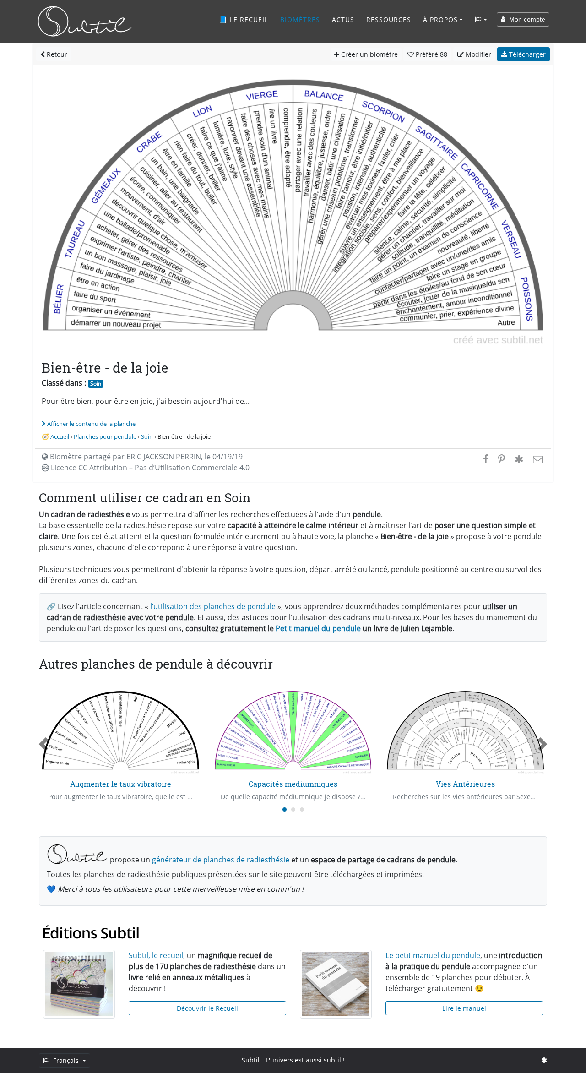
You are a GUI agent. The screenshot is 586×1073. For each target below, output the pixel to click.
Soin (95, 383)
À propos (440, 19)
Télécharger (526, 54)
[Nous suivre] (544, 1060)
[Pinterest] (501, 458)
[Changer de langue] (481, 19)
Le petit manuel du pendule (432, 955)
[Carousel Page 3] (302, 809)
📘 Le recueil (243, 19)
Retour (56, 54)
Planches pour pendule (105, 436)
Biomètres (300, 19)
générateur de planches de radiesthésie (220, 860)
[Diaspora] (519, 458)
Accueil (59, 436)
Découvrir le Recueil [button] (207, 1008)
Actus (343, 19)
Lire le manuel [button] (464, 1008)
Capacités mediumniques (293, 784)
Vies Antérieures (465, 784)
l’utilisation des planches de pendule (213, 606)
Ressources (388, 19)
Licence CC (149, 468)
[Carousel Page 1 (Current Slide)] (284, 809)
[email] (536, 458)
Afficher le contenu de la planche (91, 423)
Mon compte (525, 19)
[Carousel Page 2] (293, 809)
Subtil (251, 1060)
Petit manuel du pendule (318, 628)
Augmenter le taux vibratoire (120, 784)
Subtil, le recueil (156, 955)
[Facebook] (485, 458)
